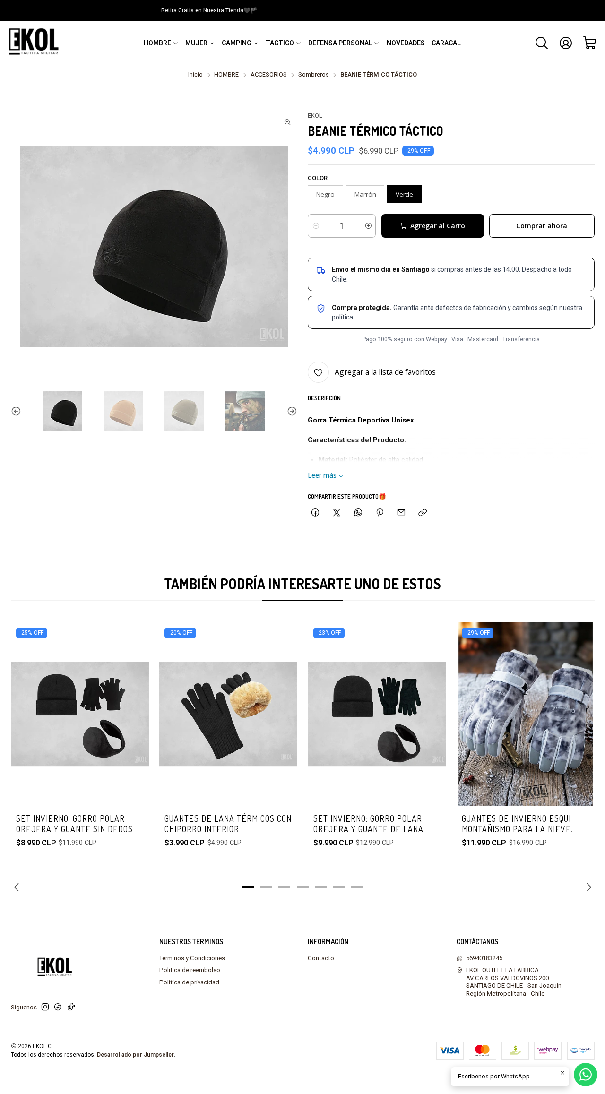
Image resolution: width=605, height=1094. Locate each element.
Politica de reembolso (189, 969)
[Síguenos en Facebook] (57, 1007)
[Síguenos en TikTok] (71, 1007)
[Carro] (590, 43)
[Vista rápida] (133, 727)
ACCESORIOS (269, 75)
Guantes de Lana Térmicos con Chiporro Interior (228, 823)
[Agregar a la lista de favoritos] (133, 701)
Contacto (321, 958)
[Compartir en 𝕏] (336, 512)
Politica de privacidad (189, 982)
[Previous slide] (18, 411)
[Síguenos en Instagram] (45, 1007)
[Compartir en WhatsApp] (358, 512)
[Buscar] (541, 43)
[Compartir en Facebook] (315, 512)
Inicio (195, 75)
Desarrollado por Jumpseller (135, 1054)
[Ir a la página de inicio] (36, 43)
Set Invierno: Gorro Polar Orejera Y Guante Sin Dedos (74, 823)
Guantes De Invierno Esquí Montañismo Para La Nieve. (517, 823)
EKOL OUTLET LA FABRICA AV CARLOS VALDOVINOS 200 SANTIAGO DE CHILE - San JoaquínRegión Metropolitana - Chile (514, 981)
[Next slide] (290, 411)
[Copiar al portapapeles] (422, 512)
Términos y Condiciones (192, 958)
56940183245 (484, 958)
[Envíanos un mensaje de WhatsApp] (585, 1074)
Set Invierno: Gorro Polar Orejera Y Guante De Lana (368, 823)
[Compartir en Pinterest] (379, 512)
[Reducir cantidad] (315, 226)
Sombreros (313, 75)
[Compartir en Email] (401, 512)
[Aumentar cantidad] (368, 226)
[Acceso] (565, 43)
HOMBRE (226, 75)
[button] (161, 43)
